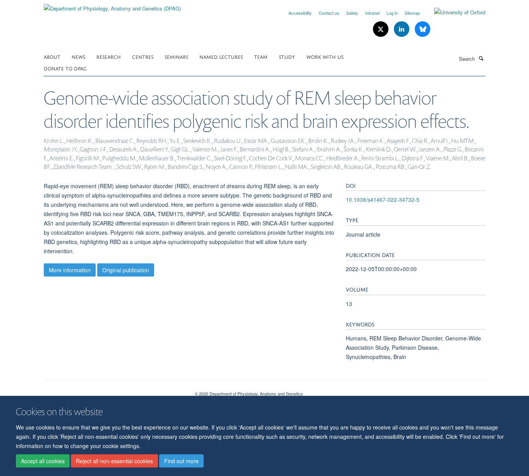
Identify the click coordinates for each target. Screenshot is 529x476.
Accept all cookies (43, 461)
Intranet (372, 13)
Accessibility (300, 13)
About (52, 56)
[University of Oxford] (454, 12)
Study (287, 56)
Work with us (325, 56)
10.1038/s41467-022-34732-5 (382, 199)
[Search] (481, 58)
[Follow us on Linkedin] (402, 29)
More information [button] (70, 270)
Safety (352, 13)
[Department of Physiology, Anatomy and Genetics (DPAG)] (112, 5)
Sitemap (412, 13)
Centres (142, 56)
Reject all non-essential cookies (114, 461)
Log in (392, 13)
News (78, 56)
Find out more (181, 461)
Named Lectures (221, 56)
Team (261, 56)
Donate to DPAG (65, 68)
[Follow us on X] (381, 29)
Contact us (329, 13)
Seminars (176, 56)
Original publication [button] (125, 270)
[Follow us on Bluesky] (422, 29)
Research (108, 56)
